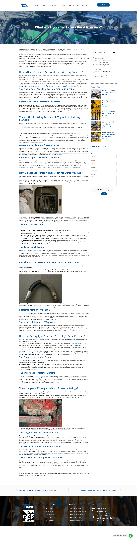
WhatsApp (93, 167)
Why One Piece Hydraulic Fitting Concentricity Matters (109, 113)
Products (53, 5)
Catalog (63, 5)
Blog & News (72, 5)
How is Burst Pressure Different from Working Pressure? (104, 57)
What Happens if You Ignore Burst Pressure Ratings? (103, 75)
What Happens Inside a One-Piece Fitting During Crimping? (109, 103)
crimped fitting (76, 343)
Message (93, 174)
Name (92, 153)
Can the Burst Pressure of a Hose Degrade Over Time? (103, 68)
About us (44, 5)
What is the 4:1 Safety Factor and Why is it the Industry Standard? (104, 61)
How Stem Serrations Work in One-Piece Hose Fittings (109, 92)
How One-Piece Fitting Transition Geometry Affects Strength (108, 124)
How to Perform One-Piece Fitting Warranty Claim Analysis (108, 134)
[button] (114, 52)
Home (37, 5)
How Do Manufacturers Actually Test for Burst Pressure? (104, 64)
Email (92, 160)
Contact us (84, 5)
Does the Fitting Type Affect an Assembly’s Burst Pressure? (103, 72)
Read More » (104, 96)
